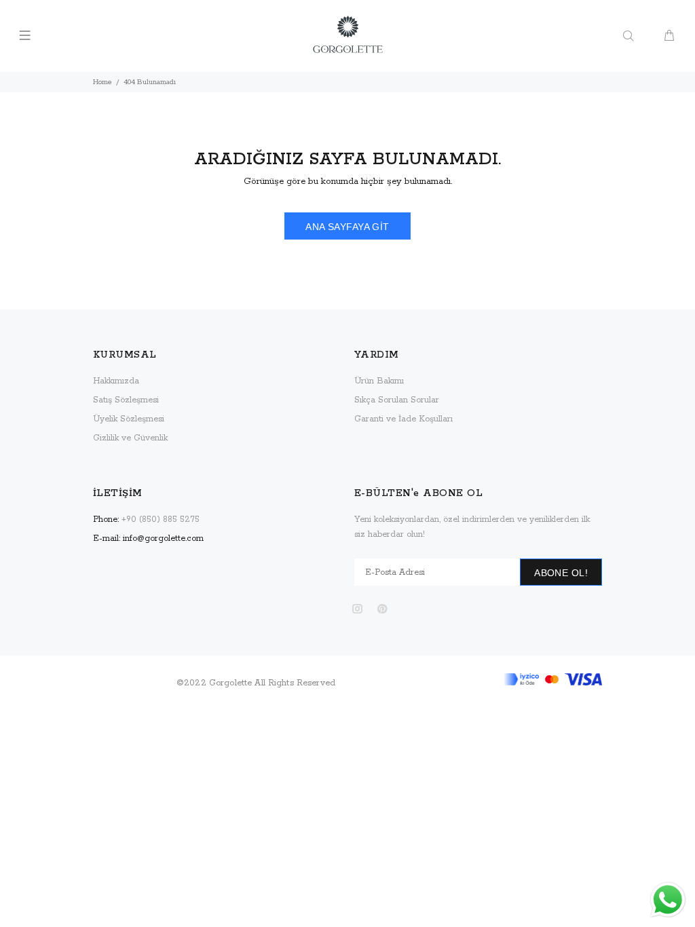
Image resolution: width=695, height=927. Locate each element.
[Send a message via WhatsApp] (667, 899)
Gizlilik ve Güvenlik (130, 438)
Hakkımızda (116, 381)
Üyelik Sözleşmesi (128, 419)
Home (102, 82)
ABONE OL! (561, 572)
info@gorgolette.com (163, 538)
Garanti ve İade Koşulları (403, 419)
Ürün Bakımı (379, 381)
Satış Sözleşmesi (126, 400)
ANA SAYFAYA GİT (347, 226)
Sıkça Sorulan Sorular (396, 400)
